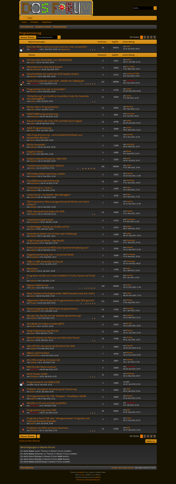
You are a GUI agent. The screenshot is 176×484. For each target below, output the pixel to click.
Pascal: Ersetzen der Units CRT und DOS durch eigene (54, 120)
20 (88, 169)
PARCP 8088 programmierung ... (43, 113)
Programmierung (30, 33)
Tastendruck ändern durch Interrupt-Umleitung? (52, 233)
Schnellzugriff (22, 18)
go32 (128, 158)
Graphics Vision (35, 151)
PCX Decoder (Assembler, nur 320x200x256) (49, 59)
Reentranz (32, 268)
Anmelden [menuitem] (150, 18)
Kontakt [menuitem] (114, 468)
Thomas (33, 303)
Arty (83, 474)
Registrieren (46, 22)
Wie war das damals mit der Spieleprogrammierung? (54, 315)
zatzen (32, 62)
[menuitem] (146, 18)
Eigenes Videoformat (37, 285)
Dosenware (34, 183)
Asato (128, 187)
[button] (156, 37)
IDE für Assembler (36, 144)
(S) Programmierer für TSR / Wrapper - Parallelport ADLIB (56, 396)
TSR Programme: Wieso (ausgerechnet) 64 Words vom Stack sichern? (58, 203)
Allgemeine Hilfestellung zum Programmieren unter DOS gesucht (60, 300)
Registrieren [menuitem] (155, 18)
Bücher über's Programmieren (43, 106)
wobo (32, 110)
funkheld (129, 315)
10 (91, 288)
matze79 (33, 399)
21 (91, 169)
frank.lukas (34, 117)
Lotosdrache (35, 311)
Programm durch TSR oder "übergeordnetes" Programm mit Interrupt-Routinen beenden (58, 420)
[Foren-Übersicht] (57, 8)
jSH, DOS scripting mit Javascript (43, 359)
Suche (24, 22)
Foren (30, 18)
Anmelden (34, 22)
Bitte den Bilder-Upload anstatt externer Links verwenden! (57, 46)
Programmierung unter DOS (41, 410)
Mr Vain (33, 326)
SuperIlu (33, 161)
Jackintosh (130, 144)
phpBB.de (97, 477)
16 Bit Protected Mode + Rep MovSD (45, 240)
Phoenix (129, 353)
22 (94, 169)
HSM (128, 46)
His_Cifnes (130, 67)
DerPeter (129, 135)
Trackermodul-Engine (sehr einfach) (45, 165)
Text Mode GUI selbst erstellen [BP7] (45, 323)
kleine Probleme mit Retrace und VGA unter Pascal (53, 337)
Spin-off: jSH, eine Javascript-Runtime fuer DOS (51, 345)
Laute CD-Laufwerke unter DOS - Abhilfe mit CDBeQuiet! (55, 80)
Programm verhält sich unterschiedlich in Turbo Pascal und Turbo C (61, 277)
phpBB (81, 472)
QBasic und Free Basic (38, 352)
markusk (33, 92)
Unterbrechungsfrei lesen (40, 219)
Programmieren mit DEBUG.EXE (43, 382)
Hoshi (32, 140)
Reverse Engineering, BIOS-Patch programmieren (52, 308)
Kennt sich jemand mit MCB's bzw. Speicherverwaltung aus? (57, 247)
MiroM (128, 151)
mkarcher (129, 308)
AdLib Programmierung (39, 127)
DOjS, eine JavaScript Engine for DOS (45, 211)
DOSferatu (34, 376)
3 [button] (148, 37)
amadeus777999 (132, 74)
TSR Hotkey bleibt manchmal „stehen (46, 173)
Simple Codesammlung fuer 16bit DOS (46, 158)
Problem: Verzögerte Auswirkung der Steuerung (51, 389)
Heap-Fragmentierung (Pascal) (42, 330)
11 (94, 288)
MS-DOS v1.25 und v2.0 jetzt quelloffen (47, 403)
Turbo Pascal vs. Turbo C (39, 187)
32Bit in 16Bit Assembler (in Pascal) (45, 261)
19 (85, 169)
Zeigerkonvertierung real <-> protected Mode (50, 254)
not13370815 (35, 355)
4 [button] (151, 37)
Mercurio (129, 107)
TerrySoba (130, 180)
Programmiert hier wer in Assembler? (46, 89)
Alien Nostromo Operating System (44, 66)
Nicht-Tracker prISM (37, 373)
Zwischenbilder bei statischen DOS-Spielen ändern (53, 73)
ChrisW (32, 154)
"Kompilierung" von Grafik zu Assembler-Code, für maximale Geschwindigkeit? (58, 97)
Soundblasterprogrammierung (43, 180)
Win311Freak (35, 69)
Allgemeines (65, 49)
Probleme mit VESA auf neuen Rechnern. (48, 427)
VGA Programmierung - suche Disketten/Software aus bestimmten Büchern (54, 136)
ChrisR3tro (34, 49)
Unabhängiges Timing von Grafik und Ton (48, 226)
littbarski (33, 76)
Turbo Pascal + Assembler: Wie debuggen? (49, 194)
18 (82, 169)
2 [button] (144, 37)
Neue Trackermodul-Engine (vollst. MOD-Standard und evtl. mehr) (61, 293)
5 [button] (154, 37)
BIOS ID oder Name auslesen (41, 366)
